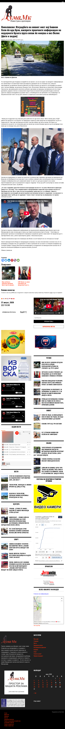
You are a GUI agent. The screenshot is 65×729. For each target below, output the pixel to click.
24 (34, 687)
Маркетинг (6, 714)
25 (38, 687)
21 (51, 685)
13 (47, 683)
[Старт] (36, 313)
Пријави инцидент (38, 656)
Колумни (36, 649)
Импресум (6, 716)
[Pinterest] (12, 260)
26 (43, 687)
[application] (49, 306)
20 (47, 685)
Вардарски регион (38, 645)
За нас (5, 713)
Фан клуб (36, 639)
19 (42, 685)
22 (55, 685)
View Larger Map (37, 625)
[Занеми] (59, 313)
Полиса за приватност (9, 724)
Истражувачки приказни (40, 647)
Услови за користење (9, 725)
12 (42, 683)
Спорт (35, 652)
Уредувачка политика (9, 719)
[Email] (18, 260)
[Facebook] (2, 260)
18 (38, 685)
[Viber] (15, 260)
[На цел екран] (62, 313)
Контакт (6, 718)
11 (38, 683)
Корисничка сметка (49, 327)
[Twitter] (5, 260)
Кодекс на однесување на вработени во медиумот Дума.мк (12, 721)
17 (34, 685)
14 (51, 683)
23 (60, 685)
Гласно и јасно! (37, 654)
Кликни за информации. (41, 594)
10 (34, 683)
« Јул (35, 693)
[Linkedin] (9, 260)
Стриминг (36, 641)
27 (47, 687)
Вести (35, 643)
